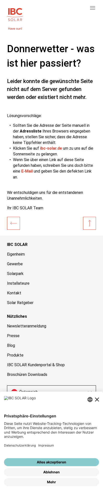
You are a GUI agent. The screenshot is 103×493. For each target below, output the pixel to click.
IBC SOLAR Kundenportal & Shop (36, 364)
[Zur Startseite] (15, 14)
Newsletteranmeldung (26, 326)
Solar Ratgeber (20, 302)
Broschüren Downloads (27, 374)
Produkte (15, 355)
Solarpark (15, 273)
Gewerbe (15, 264)
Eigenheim (16, 254)
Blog (11, 345)
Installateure (18, 283)
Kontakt (14, 293)
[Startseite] (13, 223)
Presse (13, 335)
